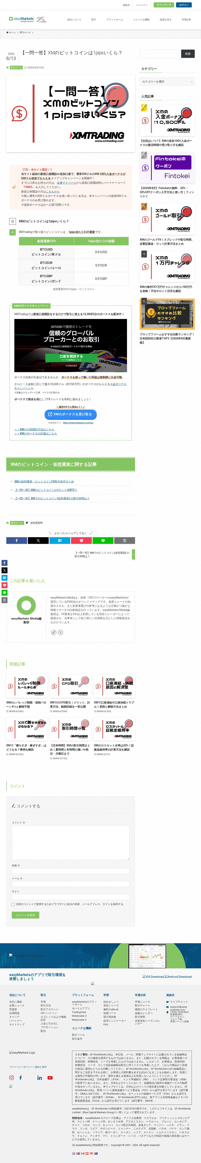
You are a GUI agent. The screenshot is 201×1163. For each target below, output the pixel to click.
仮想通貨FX (36, 523)
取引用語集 (109, 1016)
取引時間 (140, 1016)
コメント (18, 822)
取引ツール (78, 1034)
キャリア (14, 1016)
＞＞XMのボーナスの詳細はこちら (35, 433)
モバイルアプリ (81, 1008)
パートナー (142, 5)
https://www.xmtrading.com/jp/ (78, 423)
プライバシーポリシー (21, 1067)
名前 (16, 865)
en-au (96, 1153)
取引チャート (142, 1005)
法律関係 (14, 1013)
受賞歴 (13, 1009)
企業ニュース (17, 1005)
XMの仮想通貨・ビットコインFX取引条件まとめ (44, 481)
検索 (188, 53)
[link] (53, 632)
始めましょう (111, 1001)
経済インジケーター (114, 1020)
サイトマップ (17, 1024)
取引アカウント (49, 1009)
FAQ (105, 1024)
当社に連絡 (15, 1001)
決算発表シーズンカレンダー (147, 1022)
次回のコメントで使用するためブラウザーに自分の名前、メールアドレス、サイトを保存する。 (71, 904)
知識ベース (109, 1013)
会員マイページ (66, 182)
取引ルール (16, 67)
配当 (43, 1030)
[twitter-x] (60, 632)
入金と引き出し (49, 1023)
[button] (16, 540)
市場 (43, 1001)
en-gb (73, 1153)
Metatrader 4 (79, 1015)
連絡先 (126, 5)
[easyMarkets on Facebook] (20, 1078)
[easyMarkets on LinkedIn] (39, 1078)
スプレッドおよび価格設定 (53, 1018)
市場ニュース (142, 1001)
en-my (91, 1153)
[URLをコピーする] (124, 540)
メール (17, 878)
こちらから (53, 191)
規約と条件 (41, 1067)
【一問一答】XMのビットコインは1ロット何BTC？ (45, 490)
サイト (15, 891)
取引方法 (46, 1005)
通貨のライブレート (146, 1009)
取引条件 (77, 1038)
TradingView (79, 1012)
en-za (78, 1153)
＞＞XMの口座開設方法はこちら (34, 429)
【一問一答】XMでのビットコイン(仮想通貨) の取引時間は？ (52, 498)
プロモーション (49, 1027)
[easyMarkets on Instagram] (11, 1077)
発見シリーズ (111, 1005)
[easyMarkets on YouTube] (50, 1078)
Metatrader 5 (79, 1019)
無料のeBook (111, 1009)
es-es (87, 1153)
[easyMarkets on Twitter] (29, 1077)
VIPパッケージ (49, 1013)
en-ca (82, 1153)
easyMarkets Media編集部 (26, 620)
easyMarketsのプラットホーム (84, 1003)
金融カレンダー (144, 1013)
